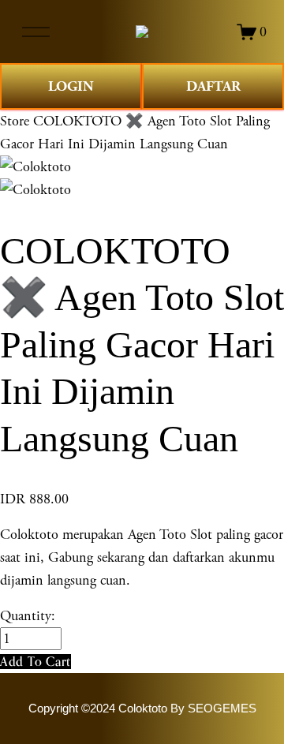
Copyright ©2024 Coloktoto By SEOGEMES (142, 708)
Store (14, 121)
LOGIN (71, 86)
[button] (35, 661)
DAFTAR (213, 86)
